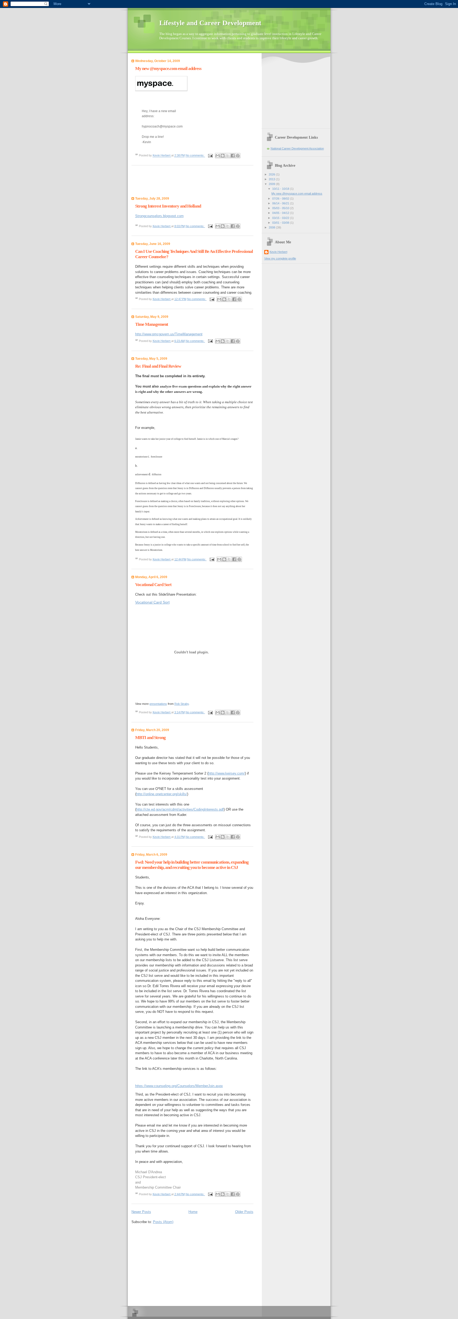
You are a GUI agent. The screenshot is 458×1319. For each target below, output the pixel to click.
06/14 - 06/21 (281, 203)
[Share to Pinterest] (237, 155)
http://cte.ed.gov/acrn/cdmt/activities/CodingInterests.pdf (180, 809)
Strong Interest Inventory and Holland (168, 206)
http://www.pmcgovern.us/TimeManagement (168, 334)
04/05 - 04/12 (281, 212)
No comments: (195, 155)
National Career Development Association (297, 148)
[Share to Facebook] (232, 155)
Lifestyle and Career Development (210, 23)
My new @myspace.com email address (168, 68)
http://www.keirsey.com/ (226, 773)
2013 (272, 179)
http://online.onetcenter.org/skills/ (161, 794)
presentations (158, 703)
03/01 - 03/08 (281, 222)
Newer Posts (141, 1212)
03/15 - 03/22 (281, 217)
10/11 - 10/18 (281, 188)
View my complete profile (280, 258)
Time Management (151, 324)
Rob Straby (181, 703)
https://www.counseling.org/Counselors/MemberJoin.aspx (179, 1086)
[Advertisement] (176, 1263)
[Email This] (217, 155)
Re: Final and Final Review (158, 366)
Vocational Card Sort (153, 584)
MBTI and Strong (150, 737)
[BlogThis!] (222, 155)
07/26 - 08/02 (281, 198)
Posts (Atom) (163, 1222)
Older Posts (244, 1212)
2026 (272, 174)
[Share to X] (227, 155)
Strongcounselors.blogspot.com (159, 216)
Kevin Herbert (278, 251)
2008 (272, 227)
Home (192, 1212)
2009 (272, 184)
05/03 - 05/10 (281, 208)
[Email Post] (210, 155)
